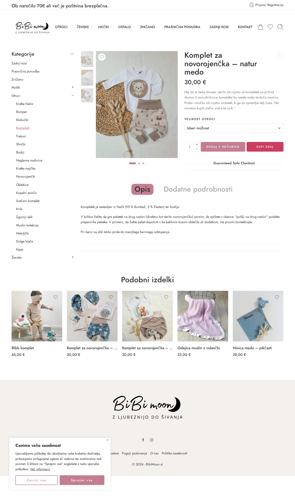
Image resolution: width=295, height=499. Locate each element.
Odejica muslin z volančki (198, 348)
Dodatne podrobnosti (198, 189)
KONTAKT (245, 26)
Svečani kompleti (28, 201)
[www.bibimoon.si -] (31, 27)
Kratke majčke (25, 168)
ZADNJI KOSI (219, 26)
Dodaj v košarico (223, 147)
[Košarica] (260, 27)
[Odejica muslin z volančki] (202, 316)
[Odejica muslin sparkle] (280, 55)
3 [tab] (143, 167)
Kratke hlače (24, 103)
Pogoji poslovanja (134, 453)
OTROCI (61, 26)
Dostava (113, 453)
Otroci (16, 95)
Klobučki (22, 120)
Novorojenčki (25, 176)
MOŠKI (103, 26)
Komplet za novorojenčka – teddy (147, 348)
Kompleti (23, 128)
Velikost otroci (199, 119)
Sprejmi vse (82, 480)
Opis (142, 189)
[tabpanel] (137, 105)
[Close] (107, 440)
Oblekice (22, 184)
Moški (16, 87)
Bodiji (20, 152)
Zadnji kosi (19, 63)
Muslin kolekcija (27, 225)
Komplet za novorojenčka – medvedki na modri (92, 348)
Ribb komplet (23, 348)
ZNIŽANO (147, 26)
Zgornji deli (24, 217)
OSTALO (124, 26)
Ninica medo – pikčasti (252, 348)
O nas (154, 453)
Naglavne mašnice (29, 160)
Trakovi (21, 136)
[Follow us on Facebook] (143, 440)
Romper (21, 112)
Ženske (16, 257)
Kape (19, 249)
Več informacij (40, 469)
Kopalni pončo (26, 192)
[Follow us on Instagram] (152, 440)
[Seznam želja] (102, 57)
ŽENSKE (83, 26)
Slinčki (21, 144)
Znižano (17, 79)
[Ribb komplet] (37, 316)
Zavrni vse (36, 480)
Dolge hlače (24, 241)
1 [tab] (132, 167)
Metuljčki (22, 233)
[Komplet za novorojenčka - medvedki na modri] (92, 316)
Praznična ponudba (25, 71)
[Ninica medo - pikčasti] (258, 316)
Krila (19, 209)
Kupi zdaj (265, 147)
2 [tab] (139, 167)
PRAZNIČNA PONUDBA (182, 26)
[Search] (280, 27)
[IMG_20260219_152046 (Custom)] (87, 59)
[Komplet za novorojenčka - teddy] (147, 316)
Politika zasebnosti (174, 453)
